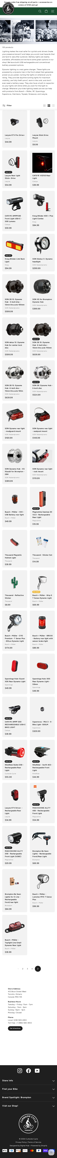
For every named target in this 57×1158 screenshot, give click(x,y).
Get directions (15, 1028)
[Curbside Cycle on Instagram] (19, 1071)
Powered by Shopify (39, 1146)
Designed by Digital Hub (19, 1146)
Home (4, 34)
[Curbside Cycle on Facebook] (28, 1071)
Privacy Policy (21, 1142)
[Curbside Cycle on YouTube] (37, 1071)
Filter (9, 105)
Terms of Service (34, 1142)
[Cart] (46, 11)
